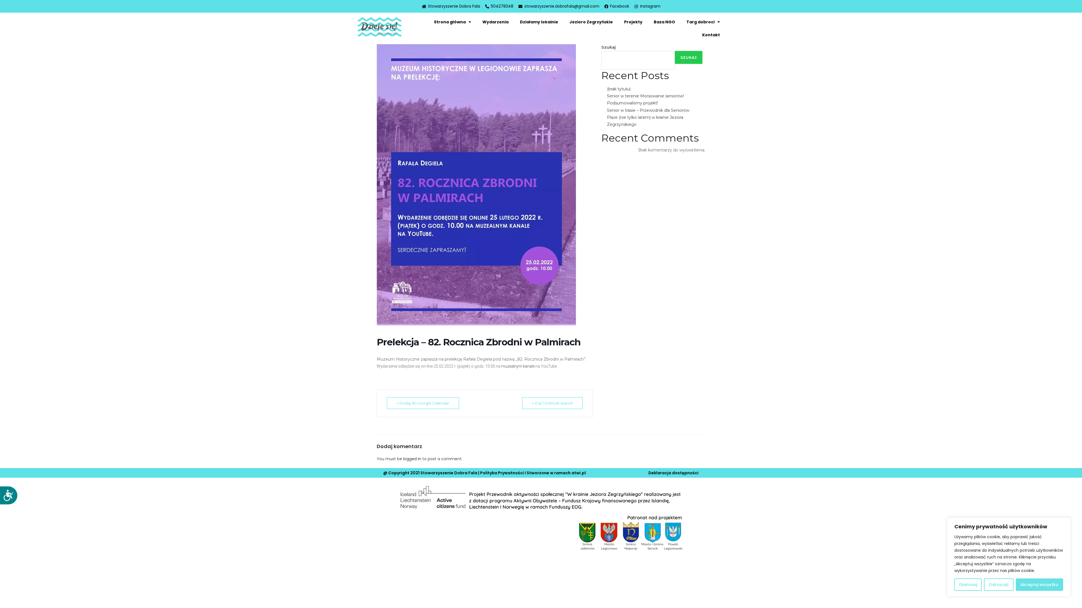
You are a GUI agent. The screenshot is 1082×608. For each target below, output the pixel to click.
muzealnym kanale (518, 366)
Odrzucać (999, 584)
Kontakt (711, 35)
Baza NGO (664, 22)
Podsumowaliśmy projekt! (632, 103)
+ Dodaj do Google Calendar (423, 403)
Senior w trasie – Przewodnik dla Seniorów (648, 110)
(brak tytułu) (619, 88)
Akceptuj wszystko (1039, 584)
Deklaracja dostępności (673, 473)
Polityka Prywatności (502, 473)
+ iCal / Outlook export (552, 403)
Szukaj (608, 47)
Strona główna (450, 22)
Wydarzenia (495, 22)
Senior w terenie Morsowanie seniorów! (645, 96)
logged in (412, 459)
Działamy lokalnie (539, 22)
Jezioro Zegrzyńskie (591, 22)
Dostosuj (968, 584)
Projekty (633, 22)
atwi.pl (578, 473)
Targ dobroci (700, 22)
